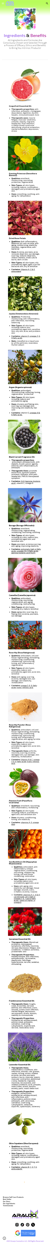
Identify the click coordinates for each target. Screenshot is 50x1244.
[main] (25, 41)
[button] (3, 3)
